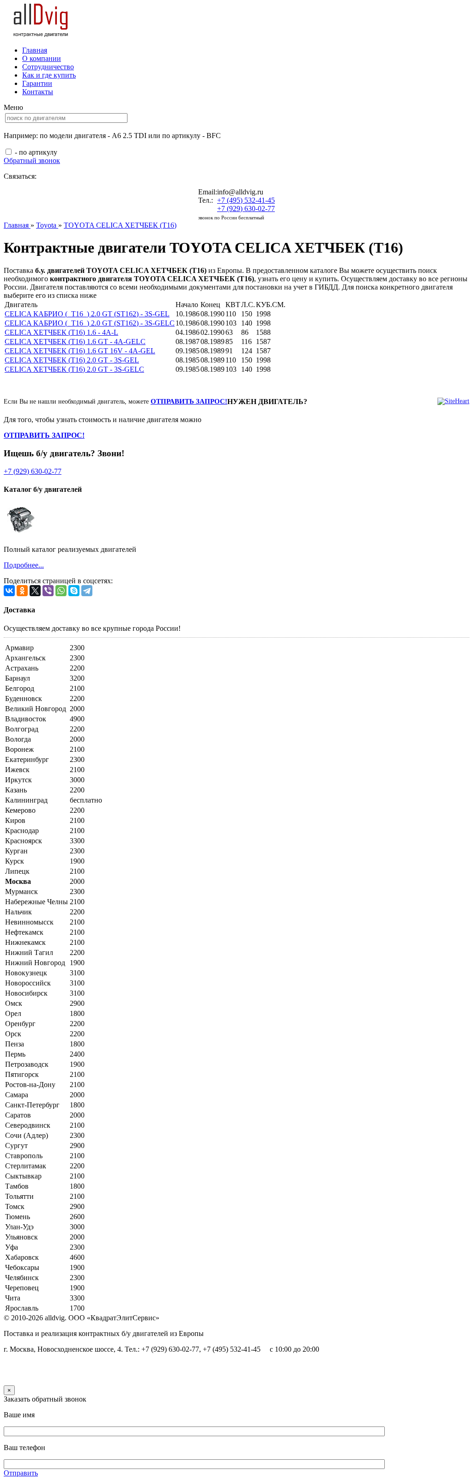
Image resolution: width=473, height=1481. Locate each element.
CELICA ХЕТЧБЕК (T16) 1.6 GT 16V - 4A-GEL (80, 351)
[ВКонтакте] (9, 590)
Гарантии (37, 83)
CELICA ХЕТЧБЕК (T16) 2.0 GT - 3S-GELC (74, 369)
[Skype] (73, 590)
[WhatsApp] (61, 590)
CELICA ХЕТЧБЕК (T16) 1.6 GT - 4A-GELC (75, 341)
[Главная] (41, 34)
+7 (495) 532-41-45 (246, 200)
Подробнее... (24, 565)
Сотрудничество (48, 67)
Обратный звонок (32, 160)
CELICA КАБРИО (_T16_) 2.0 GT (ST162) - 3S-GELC (90, 323)
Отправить (21, 1473)
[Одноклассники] (22, 590)
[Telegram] (86, 590)
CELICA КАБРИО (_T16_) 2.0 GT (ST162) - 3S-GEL (87, 314)
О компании (41, 58)
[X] (35, 590)
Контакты (37, 92)
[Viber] (48, 590)
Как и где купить (49, 75)
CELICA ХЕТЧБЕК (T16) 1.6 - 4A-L (61, 332)
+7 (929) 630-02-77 (246, 208)
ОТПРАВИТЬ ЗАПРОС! (189, 401)
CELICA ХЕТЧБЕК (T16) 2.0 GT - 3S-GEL (72, 360)
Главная (34, 50)
